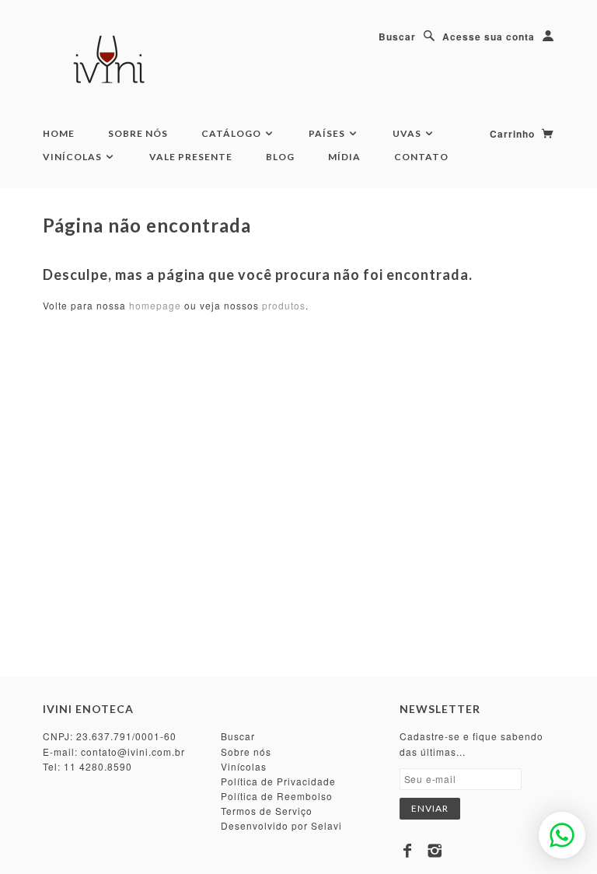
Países (328, 133)
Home (59, 133)
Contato (421, 157)
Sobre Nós (138, 133)
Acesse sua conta (488, 37)
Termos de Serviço (266, 810)
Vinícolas (73, 157)
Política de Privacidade (278, 781)
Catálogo (232, 133)
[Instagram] (435, 850)
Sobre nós (246, 751)
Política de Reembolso (277, 795)
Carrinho (514, 134)
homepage (155, 305)
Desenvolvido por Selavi (281, 825)
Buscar (397, 37)
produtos (283, 305)
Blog (280, 157)
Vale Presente (190, 157)
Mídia (344, 157)
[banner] (112, 62)
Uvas (408, 133)
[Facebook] (408, 850)
